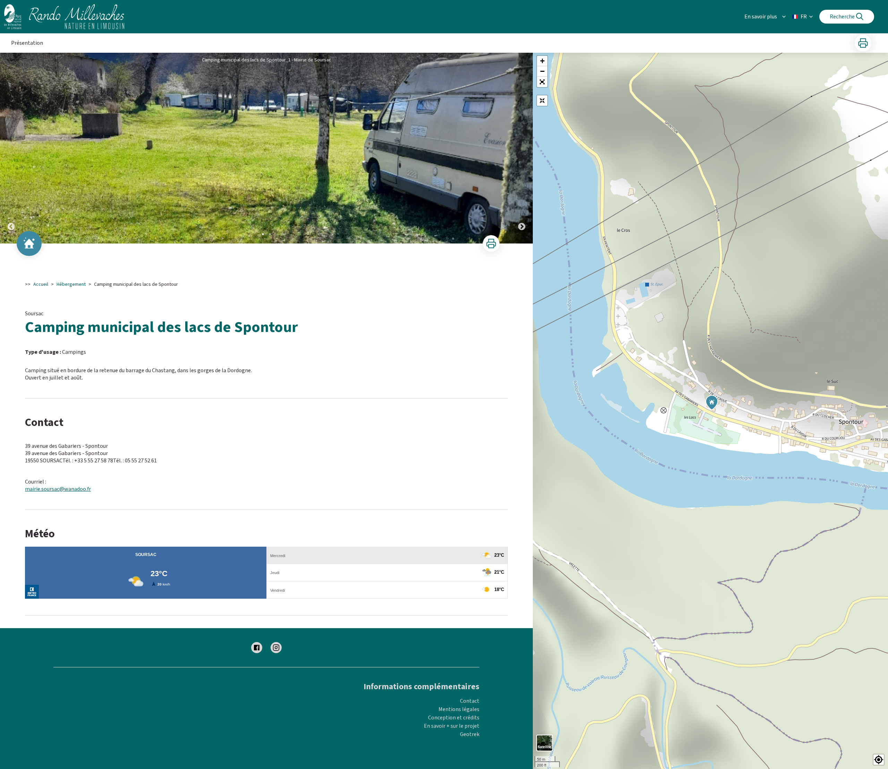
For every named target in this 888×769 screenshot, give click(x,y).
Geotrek (469, 734)
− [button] (542, 71)
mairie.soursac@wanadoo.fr (58, 489)
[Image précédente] (11, 148)
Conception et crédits (453, 717)
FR (804, 16)
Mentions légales (458, 709)
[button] (542, 82)
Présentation (27, 43)
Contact (469, 701)
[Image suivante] (522, 148)
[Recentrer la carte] (542, 100)
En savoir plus (760, 16)
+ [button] (542, 61)
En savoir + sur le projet (451, 726)
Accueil (40, 284)
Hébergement (71, 284)
